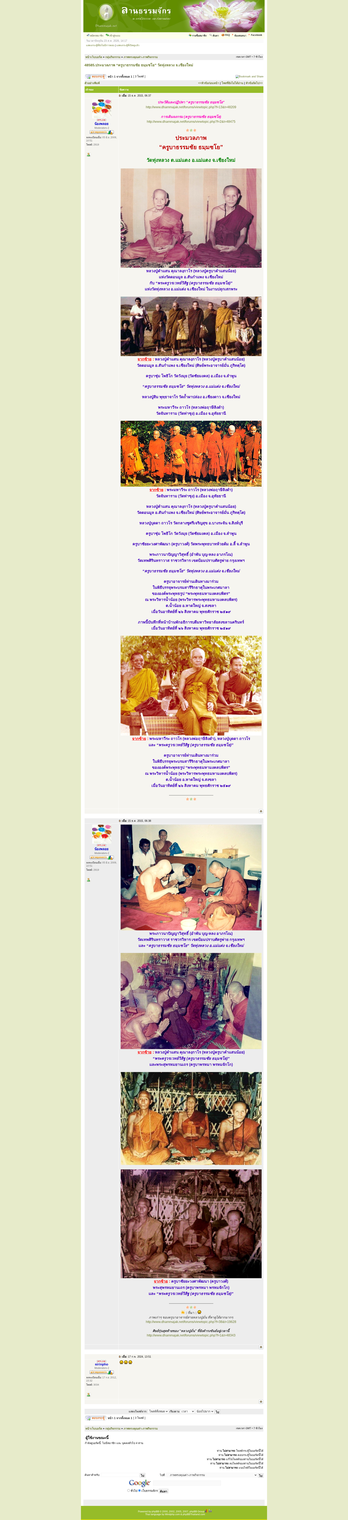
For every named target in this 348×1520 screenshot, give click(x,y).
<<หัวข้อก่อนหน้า (208, 83)
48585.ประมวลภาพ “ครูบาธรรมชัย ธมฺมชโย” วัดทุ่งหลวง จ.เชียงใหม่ (138, 65)
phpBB (155, 1511)
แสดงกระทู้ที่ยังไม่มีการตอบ (100, 45)
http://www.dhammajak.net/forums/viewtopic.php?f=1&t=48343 (191, 1335)
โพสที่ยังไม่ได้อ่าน (232, 83)
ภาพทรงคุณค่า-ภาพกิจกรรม (141, 57)
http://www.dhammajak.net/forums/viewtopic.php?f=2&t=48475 (191, 121)
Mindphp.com (172, 1514)
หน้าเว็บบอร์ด (93, 57)
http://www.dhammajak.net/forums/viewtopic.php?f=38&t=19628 (191, 1322)
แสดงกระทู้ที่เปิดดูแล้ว (127, 45)
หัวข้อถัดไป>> (254, 83)
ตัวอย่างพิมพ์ (92, 83)
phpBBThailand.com (194, 1514)
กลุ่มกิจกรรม (112, 57)
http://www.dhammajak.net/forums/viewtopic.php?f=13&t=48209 (191, 107)
